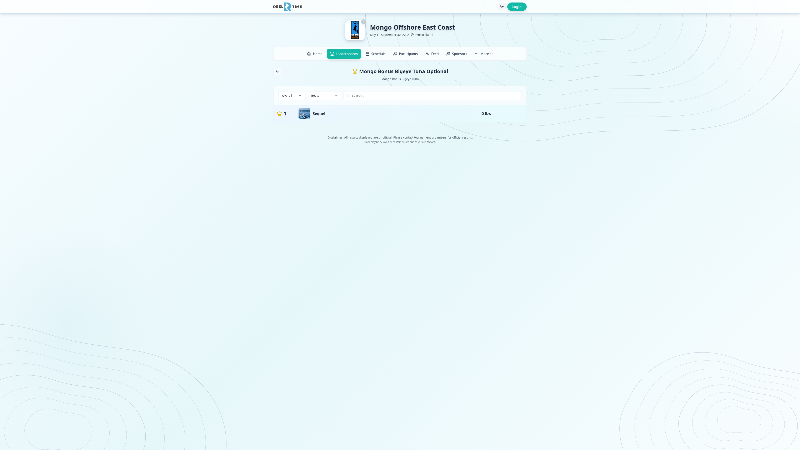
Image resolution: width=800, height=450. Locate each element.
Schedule (378, 53)
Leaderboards (347, 53)
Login (517, 6)
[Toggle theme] (502, 6)
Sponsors (459, 53)
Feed (435, 53)
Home (317, 53)
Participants (408, 53)
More (484, 53)
